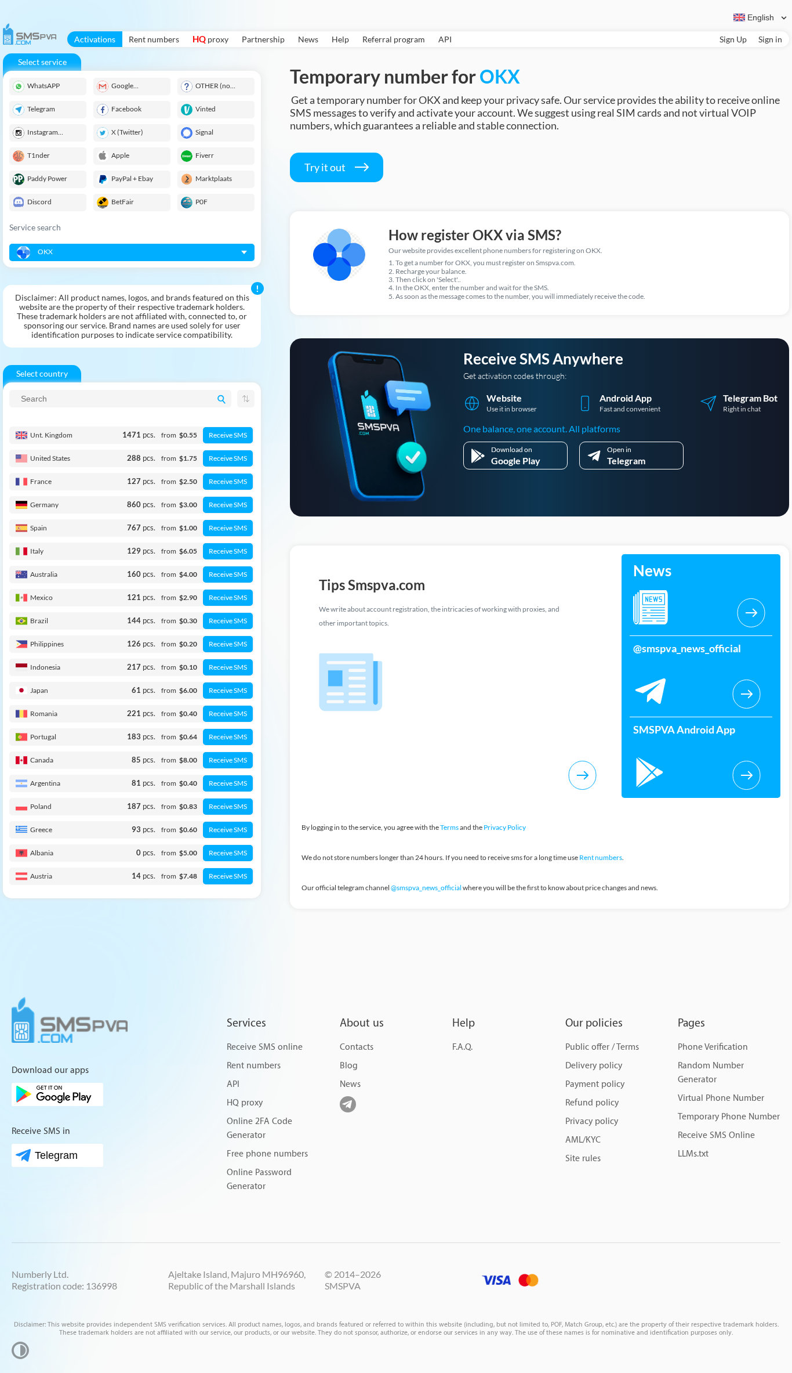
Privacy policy (591, 1121)
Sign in (770, 39)
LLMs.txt (693, 1154)
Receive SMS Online (716, 1135)
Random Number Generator (711, 1073)
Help (340, 39)
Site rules (583, 1159)
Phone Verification (713, 1047)
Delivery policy (593, 1066)
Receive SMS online (265, 1047)
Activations (94, 39)
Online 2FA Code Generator (259, 1128)
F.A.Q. (462, 1047)
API (445, 39)
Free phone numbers (267, 1154)
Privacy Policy (505, 827)
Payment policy (594, 1084)
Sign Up (733, 39)
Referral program (393, 39)
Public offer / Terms (602, 1047)
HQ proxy (245, 1103)
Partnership (263, 39)
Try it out (325, 167)
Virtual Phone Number (721, 1098)
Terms (449, 827)
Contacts (356, 1047)
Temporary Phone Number (729, 1117)
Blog (349, 1066)
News (308, 39)
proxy (210, 39)
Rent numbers (154, 39)
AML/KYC (583, 1140)
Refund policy (592, 1103)
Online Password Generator (259, 1179)
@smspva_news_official (426, 887)
